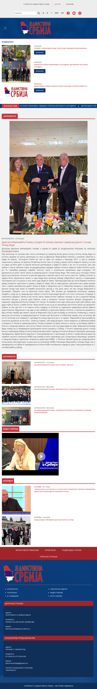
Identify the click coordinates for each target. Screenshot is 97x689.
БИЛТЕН (58, 4)
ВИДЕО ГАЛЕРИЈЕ (56, 593)
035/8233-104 (10, 622)
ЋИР (56, 13)
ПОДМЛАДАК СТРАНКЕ (72, 550)
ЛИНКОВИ (70, 4)
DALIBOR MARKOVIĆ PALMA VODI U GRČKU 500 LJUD (53, 365)
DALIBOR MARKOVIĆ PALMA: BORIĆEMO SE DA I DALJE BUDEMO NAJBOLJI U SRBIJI (64, 389)
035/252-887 (19, 622)
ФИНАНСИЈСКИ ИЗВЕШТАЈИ (27, 550)
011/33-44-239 (21, 656)
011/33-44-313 (10, 656)
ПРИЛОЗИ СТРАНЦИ (48, 556)
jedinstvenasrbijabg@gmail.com (16, 663)
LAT (62, 13)
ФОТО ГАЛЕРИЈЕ (56, 596)
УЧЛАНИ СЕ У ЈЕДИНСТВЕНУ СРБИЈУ (36, 4)
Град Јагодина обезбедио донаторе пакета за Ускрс (54, 520)
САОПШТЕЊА (12, 593)
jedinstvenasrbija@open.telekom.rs (17, 629)
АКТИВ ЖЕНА (50, 550)
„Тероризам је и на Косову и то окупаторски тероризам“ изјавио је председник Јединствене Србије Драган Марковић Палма (64, 490)
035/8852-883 (29, 622)
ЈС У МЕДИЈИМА (12, 596)
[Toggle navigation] (5, 28)
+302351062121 (10, 670)
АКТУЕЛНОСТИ (12, 589)
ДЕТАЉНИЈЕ (40, 52)
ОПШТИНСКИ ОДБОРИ (58, 589)
